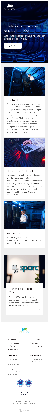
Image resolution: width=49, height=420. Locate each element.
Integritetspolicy (36, 346)
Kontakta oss (13, 349)
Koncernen (36, 340)
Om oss (13, 346)
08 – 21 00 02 (35, 362)
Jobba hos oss (13, 343)
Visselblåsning (36, 343)
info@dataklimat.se (36, 359)
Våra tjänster (13, 340)
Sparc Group (28, 401)
